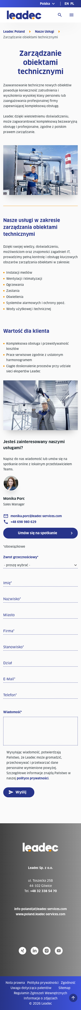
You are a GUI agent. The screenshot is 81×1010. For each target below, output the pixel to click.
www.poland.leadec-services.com (40, 914)
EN (67, 4)
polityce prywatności (32, 778)
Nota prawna (15, 983)
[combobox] (40, 565)
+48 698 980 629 (23, 522)
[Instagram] (47, 951)
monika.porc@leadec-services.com (36, 516)
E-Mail (9, 679)
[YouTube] (59, 951)
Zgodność (68, 983)
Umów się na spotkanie (37, 533)
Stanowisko (13, 647)
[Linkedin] (34, 951)
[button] (48, 3)
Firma (8, 631)
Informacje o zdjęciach (40, 998)
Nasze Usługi (44, 32)
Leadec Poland (14, 32)
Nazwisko (12, 599)
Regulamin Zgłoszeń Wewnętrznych (40, 993)
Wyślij (21, 792)
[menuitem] (67, 3)
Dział (7, 663)
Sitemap (64, 988)
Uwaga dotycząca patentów (31, 988)
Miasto (9, 615)
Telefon (10, 695)
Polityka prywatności (43, 983)
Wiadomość (12, 712)
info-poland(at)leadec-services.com (40, 909)
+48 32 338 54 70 (43, 891)
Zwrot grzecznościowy (20, 557)
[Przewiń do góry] (73, 998)
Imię (7, 583)
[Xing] (22, 951)
